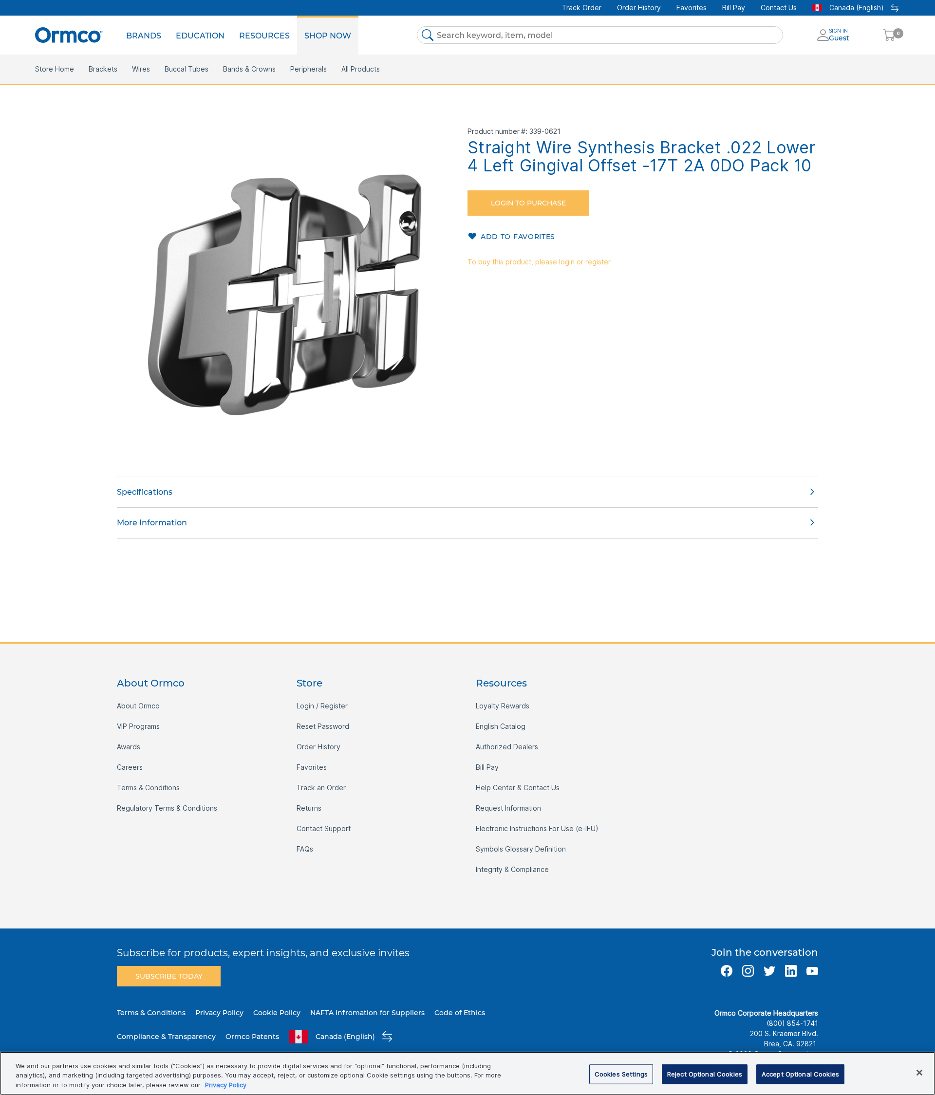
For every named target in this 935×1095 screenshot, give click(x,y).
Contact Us (779, 7)
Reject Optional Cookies (704, 1073)
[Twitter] (769, 971)
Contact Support (324, 828)
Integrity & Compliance (512, 869)
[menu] (238, 35)
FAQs (305, 849)
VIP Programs (138, 726)
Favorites (691, 7)
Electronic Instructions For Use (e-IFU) (537, 828)
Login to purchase (528, 203)
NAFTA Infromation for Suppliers (367, 1012)
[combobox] (600, 35)
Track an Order (321, 787)
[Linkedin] (791, 971)
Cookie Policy (276, 1012)
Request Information (508, 808)
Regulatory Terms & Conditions (167, 808)
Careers (130, 767)
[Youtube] (812, 971)
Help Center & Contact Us (518, 787)
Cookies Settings (621, 1073)
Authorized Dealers (507, 746)
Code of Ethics (459, 1012)
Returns (309, 808)
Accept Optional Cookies (800, 1073)
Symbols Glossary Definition (521, 849)
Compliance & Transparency (166, 1036)
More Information (152, 522)
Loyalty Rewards (502, 706)
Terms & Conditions (148, 787)
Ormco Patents (252, 1036)
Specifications (144, 492)
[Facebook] (726, 971)
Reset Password (323, 726)
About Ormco (138, 706)
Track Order (581, 7)
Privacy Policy (219, 1012)
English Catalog (500, 726)
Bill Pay (733, 7)
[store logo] (69, 34)
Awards (128, 746)
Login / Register (322, 706)
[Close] (919, 1072)
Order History (639, 7)
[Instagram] (748, 971)
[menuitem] (143, 35)
